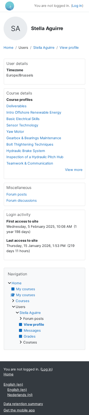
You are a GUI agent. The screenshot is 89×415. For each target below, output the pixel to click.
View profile (69, 47)
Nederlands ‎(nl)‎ (20, 395)
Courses (22, 301)
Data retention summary (23, 404)
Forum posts (16, 194)
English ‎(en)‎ (13, 384)
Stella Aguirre (44, 47)
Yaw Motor (15, 131)
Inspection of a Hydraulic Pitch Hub (34, 157)
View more (74, 170)
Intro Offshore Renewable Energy (33, 112)
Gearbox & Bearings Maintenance (33, 138)
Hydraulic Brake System (25, 151)
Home (9, 47)
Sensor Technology (22, 125)
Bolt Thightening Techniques (29, 144)
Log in (77, 6)
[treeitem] (44, 313)
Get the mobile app (19, 410)
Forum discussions (21, 200)
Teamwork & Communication (29, 163)
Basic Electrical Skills (23, 119)
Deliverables (16, 106)
